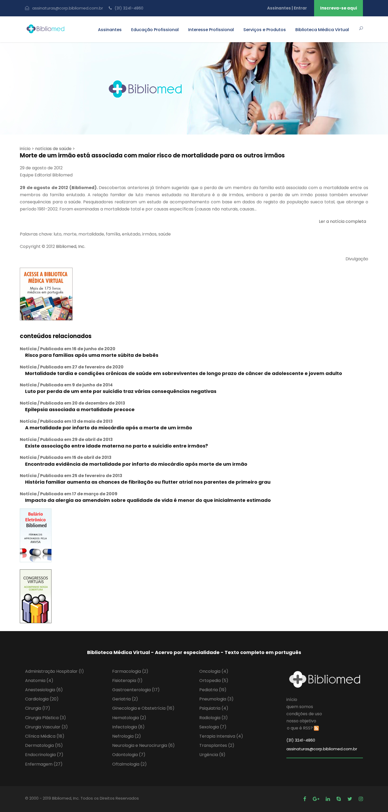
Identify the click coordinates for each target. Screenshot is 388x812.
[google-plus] (316, 799)
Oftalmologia (129, 764)
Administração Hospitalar (54, 671)
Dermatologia (44, 745)
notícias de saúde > (55, 149)
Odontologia (128, 755)
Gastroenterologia (136, 690)
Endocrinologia (44, 755)
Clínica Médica (44, 736)
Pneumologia (216, 699)
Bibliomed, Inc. (70, 246)
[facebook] (305, 799)
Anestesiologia (44, 690)
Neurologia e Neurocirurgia (143, 745)
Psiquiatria (213, 708)
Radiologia (213, 718)
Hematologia (129, 718)
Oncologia (213, 671)
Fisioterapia (127, 681)
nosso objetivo (301, 721)
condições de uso (304, 714)
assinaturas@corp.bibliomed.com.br (67, 8)
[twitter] (350, 799)
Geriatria (125, 699)
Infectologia (128, 727)
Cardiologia (42, 699)
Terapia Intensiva (221, 736)
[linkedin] (328, 799)
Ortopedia (213, 681)
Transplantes (216, 745)
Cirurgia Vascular (46, 727)
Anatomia (39, 681)
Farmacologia (130, 671)
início (291, 699)
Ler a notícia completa (342, 221)
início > (27, 149)
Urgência (212, 755)
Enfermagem (44, 764)
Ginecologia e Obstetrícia (143, 708)
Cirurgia (37, 708)
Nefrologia (126, 736)
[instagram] (361, 799)
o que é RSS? (300, 728)
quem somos (299, 707)
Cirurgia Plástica (45, 718)
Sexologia (212, 727)
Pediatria (212, 690)
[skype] (339, 799)
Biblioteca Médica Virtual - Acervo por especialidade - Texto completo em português (194, 652)
